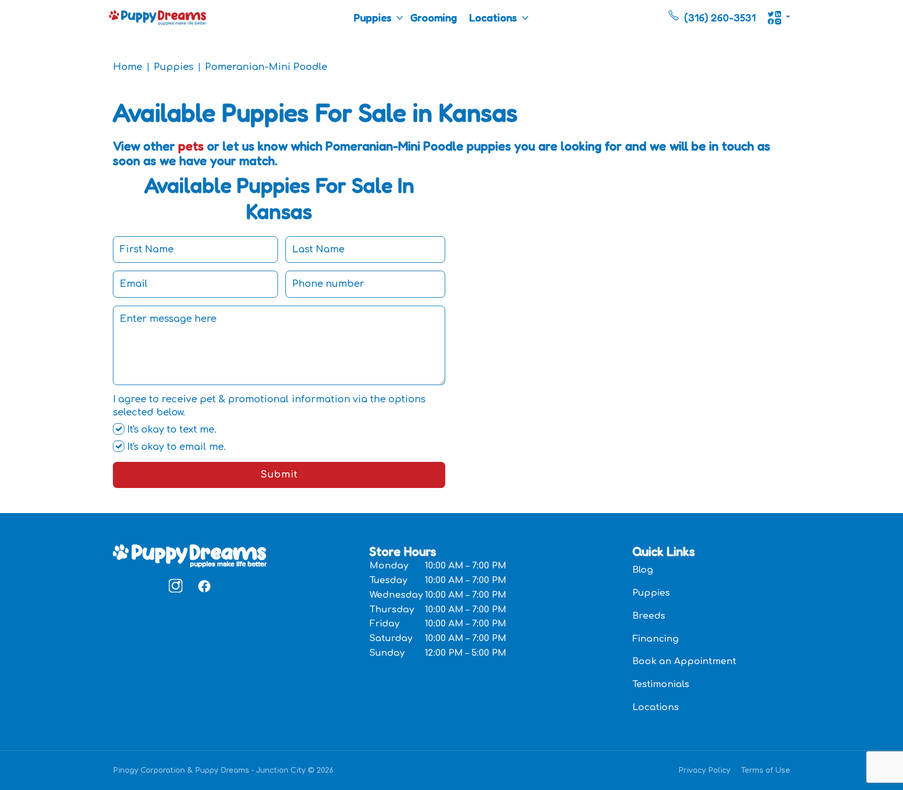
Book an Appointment (684, 661)
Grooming (433, 17)
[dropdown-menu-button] (400, 17)
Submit (278, 474)
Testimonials (660, 684)
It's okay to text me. (170, 429)
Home (127, 67)
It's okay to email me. (175, 447)
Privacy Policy (704, 770)
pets (191, 146)
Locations (493, 17)
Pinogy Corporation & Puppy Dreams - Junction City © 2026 (223, 770)
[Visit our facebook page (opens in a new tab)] (204, 585)
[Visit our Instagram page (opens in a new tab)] (175, 585)
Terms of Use (765, 770)
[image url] (158, 16)
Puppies (372, 17)
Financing (655, 639)
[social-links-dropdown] (778, 17)
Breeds (648, 616)
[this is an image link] (190, 555)
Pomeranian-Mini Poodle (266, 67)
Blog (642, 570)
